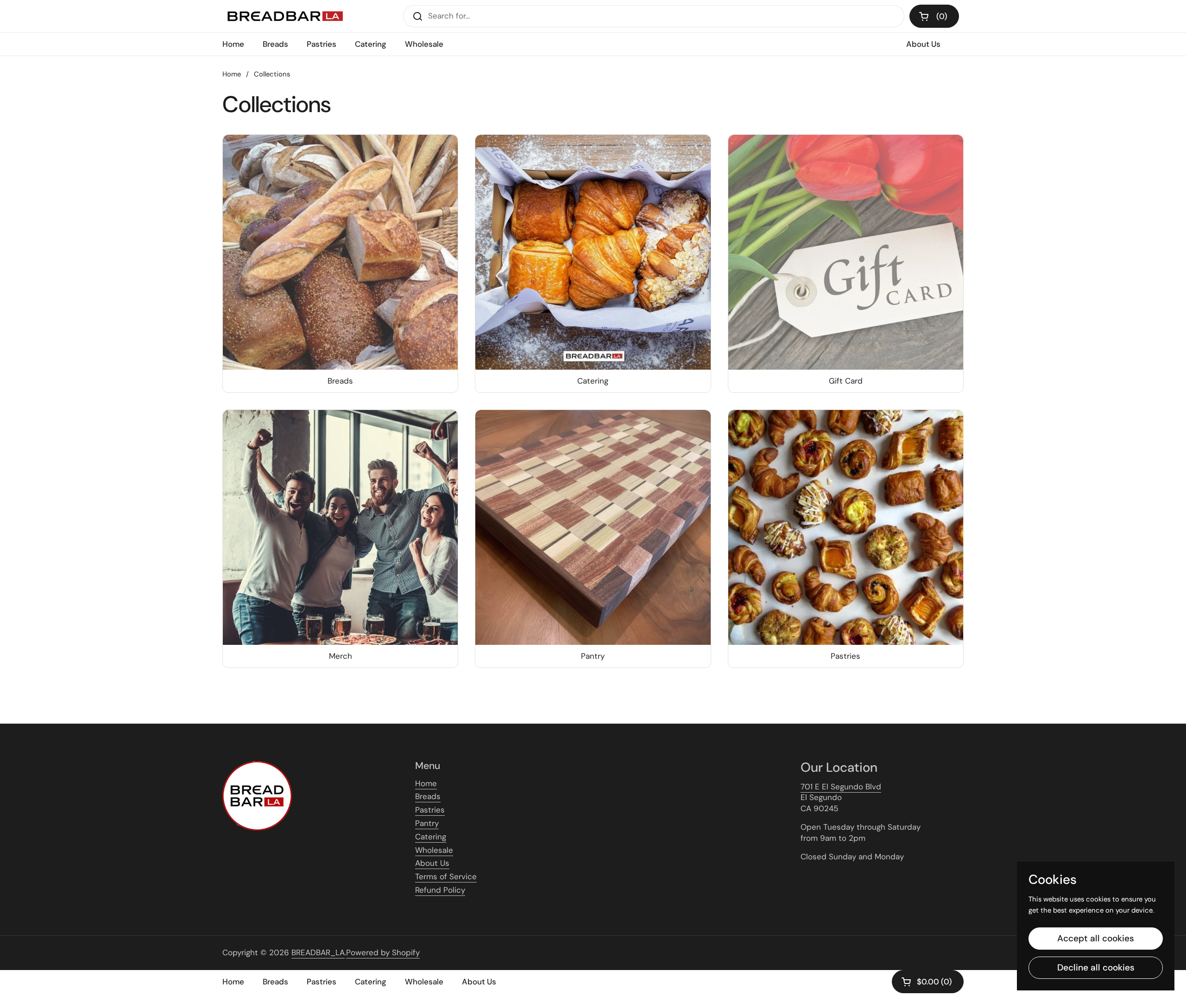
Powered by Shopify (383, 952)
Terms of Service (446, 876)
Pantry (427, 823)
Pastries (430, 810)
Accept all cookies (1095, 938)
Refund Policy (440, 890)
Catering (430, 837)
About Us (432, 863)
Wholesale (434, 850)
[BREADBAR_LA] (284, 16)
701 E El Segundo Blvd (841, 786)
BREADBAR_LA (318, 952)
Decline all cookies (1096, 967)
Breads (428, 796)
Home (231, 74)
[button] (934, 16)
